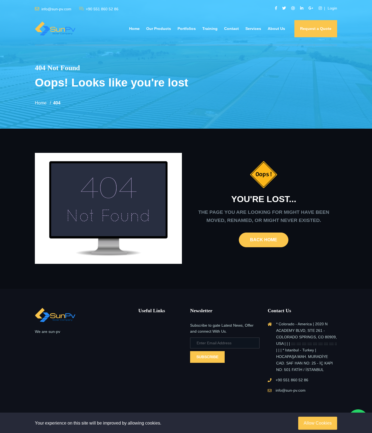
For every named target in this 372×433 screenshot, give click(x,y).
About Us (276, 28)
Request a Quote (315, 28)
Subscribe (207, 357)
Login (332, 8)
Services (253, 28)
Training (210, 28)
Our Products (158, 28)
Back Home (263, 239)
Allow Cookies (318, 423)
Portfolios (187, 28)
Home (134, 28)
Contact (231, 28)
